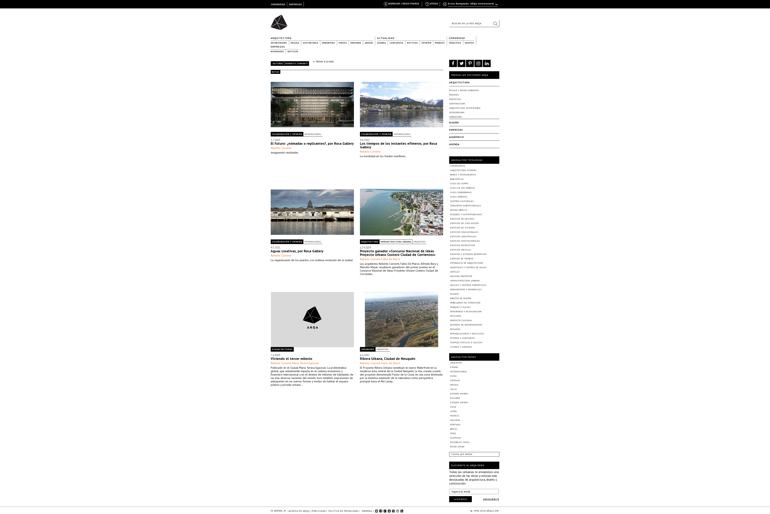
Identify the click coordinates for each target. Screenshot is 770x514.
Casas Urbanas (458, 196)
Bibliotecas (457, 179)
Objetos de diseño (460, 298)
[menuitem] (470, 5)
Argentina (419, 241)
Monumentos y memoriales (466, 289)
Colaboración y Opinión (287, 134)
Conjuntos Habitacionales (465, 205)
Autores (278, 63)
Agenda (381, 43)
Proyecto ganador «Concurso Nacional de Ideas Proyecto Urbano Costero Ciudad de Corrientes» (398, 253)
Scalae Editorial (282, 349)
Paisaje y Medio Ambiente (464, 90)
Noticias (412, 43)
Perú (453, 433)
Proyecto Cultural (461, 320)
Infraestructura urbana (396, 241)
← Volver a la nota (323, 61)
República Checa (460, 442)
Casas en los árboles (462, 188)
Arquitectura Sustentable (465, 108)
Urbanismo (328, 43)
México (454, 385)
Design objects (458, 210)
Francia (454, 415)
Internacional (312, 134)
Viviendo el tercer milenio (291, 358)
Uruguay (455, 380)
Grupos (469, 43)
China (453, 376)
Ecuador (455, 398)
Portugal (455, 424)
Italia (453, 389)
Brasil (454, 429)
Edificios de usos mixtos (464, 223)
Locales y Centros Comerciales (468, 285)
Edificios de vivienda (462, 227)
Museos (454, 294)
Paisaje (295, 43)
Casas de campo (459, 183)
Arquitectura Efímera (463, 170)
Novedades (277, 51)
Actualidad (386, 38)
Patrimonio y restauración (466, 311)
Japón (453, 411)
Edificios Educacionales (464, 232)
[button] (495, 23)
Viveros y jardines (461, 347)
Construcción (457, 103)
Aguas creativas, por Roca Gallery (297, 251)
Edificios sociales (460, 249)
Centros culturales (462, 201)
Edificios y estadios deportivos (468, 254)
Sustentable (310, 43)
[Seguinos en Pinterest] (470, 63)
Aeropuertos (457, 166)
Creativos (455, 43)
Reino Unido (457, 446)
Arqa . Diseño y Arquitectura (280, 20)
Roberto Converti (281, 148)
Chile (453, 407)
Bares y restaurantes (463, 174)
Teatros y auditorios (462, 338)
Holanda (455, 420)
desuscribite (491, 499)
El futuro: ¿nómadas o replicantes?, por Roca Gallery (312, 143)
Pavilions (455, 316)
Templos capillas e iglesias (466, 342)
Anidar (369, 43)
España (454, 367)
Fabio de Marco (390, 259)
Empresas (278, 46)
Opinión (426, 43)
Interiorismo (279, 43)
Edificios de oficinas (462, 219)
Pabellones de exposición (465, 302)
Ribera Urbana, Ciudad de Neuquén (387, 358)
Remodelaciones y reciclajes (467, 333)
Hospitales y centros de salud (468, 267)
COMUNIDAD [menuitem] (278, 4)
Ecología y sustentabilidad (466, 214)
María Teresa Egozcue (305, 363)
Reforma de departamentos (466, 325)
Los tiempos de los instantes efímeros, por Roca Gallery (398, 145)
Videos (343, 43)
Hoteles (455, 272)
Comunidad (457, 38)
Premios (440, 43)
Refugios (455, 329)
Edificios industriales (463, 236)
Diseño (454, 122)
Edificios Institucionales (465, 241)
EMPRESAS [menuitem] (295, 4)
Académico (456, 136)
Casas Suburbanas (461, 192)
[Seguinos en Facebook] (453, 63)
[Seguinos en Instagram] (478, 63)
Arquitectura (281, 38)
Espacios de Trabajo (461, 258)
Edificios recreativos (462, 245)
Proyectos (455, 99)
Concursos (396, 43)
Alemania (455, 438)
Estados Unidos (459, 393)
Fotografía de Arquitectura (466, 263)
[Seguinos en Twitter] (461, 63)
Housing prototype (461, 276)
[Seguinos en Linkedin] (487, 63)
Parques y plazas (460, 307)
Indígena (356, 43)
